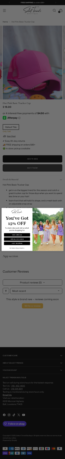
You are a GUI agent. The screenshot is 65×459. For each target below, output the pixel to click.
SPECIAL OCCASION (17, 239)
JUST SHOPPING (17, 243)
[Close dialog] (61, 210)
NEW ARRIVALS (17, 235)
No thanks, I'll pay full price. (17, 248)
